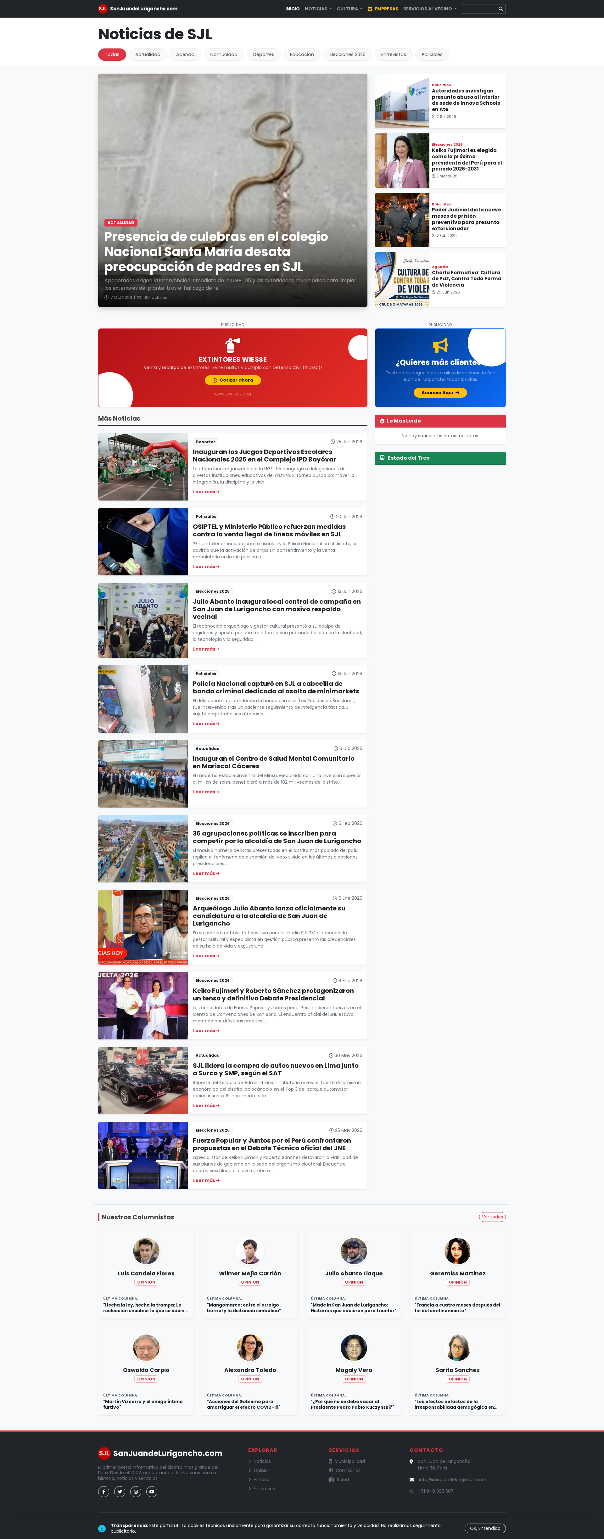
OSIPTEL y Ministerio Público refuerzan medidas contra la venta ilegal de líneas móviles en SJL (269, 530)
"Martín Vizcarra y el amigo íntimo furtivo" (143, 1404)
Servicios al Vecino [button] (428, 9)
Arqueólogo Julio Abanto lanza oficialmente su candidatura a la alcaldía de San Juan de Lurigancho (269, 916)
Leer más (204, 492)
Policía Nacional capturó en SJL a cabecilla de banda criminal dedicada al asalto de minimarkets (276, 687)
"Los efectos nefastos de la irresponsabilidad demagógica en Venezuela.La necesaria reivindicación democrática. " (454, 1404)
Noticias (262, 1461)
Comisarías (348, 1470)
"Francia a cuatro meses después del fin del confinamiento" (457, 1307)
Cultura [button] (348, 9)
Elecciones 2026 (348, 54)
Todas (112, 54)
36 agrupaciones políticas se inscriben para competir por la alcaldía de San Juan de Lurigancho (277, 837)
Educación (302, 54)
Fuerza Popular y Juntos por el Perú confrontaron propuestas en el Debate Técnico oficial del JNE (272, 1144)
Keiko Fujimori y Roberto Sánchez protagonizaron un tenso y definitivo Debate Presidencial (273, 994)
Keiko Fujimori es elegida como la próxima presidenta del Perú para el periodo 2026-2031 (467, 159)
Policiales (432, 54)
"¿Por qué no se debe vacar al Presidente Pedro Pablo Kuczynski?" (352, 1404)
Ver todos (492, 1217)
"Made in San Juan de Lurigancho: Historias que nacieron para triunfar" (353, 1307)
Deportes (263, 54)
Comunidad (224, 54)
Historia (262, 1479)
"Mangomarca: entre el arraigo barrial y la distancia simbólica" (244, 1307)
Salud (343, 1479)
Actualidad (147, 54)
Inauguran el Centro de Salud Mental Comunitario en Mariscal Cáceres (274, 762)
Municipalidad (350, 1461)
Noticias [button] (316, 9)
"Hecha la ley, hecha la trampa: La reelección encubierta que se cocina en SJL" (145, 1307)
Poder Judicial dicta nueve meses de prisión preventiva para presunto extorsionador (466, 219)
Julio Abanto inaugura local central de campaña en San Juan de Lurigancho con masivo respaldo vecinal (277, 609)
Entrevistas (393, 54)
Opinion (262, 1470)
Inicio (292, 9)
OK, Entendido (485, 1528)
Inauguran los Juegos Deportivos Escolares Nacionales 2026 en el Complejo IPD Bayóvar (264, 455)
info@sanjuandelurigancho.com (454, 1479)
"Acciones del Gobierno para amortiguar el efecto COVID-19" (243, 1404)
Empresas (386, 9)
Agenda (185, 54)
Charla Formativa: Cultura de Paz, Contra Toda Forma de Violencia (466, 278)
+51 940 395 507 (436, 1491)
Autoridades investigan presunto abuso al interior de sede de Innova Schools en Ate (466, 100)
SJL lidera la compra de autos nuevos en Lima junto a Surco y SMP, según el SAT (276, 1069)
